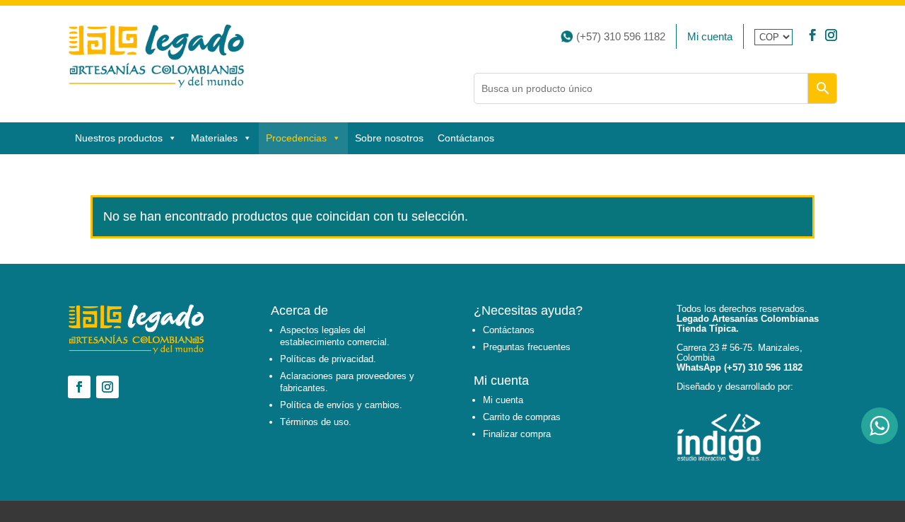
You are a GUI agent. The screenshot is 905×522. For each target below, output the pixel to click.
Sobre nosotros (389, 138)
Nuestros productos (119, 138)
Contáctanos (466, 138)
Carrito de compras (522, 417)
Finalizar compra (517, 434)
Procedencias (296, 138)
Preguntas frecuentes (527, 347)
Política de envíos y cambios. (341, 405)
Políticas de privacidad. (328, 359)
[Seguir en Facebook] (813, 36)
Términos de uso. (315, 422)
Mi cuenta (709, 36)
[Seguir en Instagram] (831, 36)
